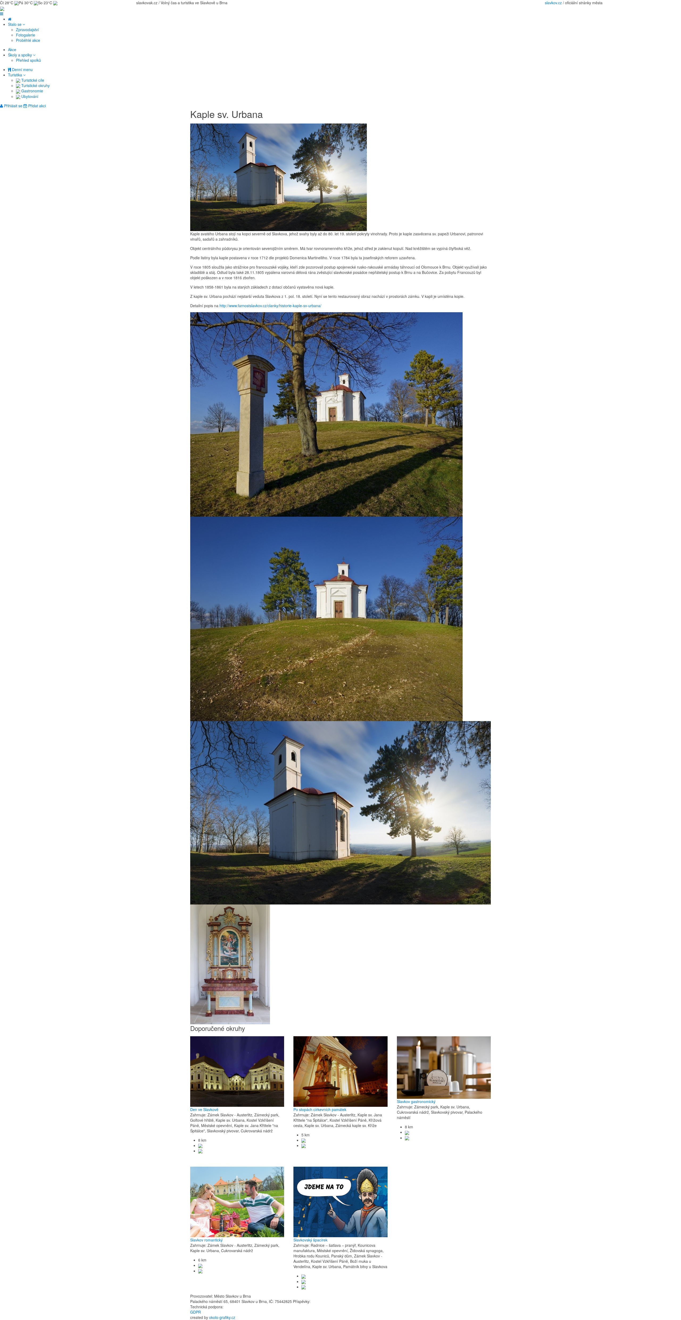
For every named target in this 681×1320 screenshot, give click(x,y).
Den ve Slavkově (204, 1109)
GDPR (195, 1312)
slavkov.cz (553, 2)
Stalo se (15, 24)
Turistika (15, 74)
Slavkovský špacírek (310, 1240)
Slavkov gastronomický (416, 1101)
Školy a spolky (20, 54)
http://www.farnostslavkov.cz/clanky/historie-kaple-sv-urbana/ (270, 305)
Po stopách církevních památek (319, 1109)
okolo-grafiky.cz (222, 1317)
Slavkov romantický (206, 1240)
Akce (12, 49)
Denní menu (22, 69)
